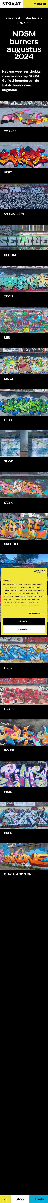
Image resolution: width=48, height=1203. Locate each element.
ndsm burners (33, 17)
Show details (34, 613)
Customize (22, 630)
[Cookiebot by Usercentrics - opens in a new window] (34, 571)
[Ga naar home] (11, 4)
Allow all (24, 621)
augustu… (24, 22)
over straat (13, 17)
